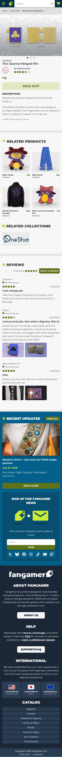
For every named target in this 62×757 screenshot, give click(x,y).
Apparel (31, 709)
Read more (31, 485)
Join (31, 547)
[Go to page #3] (34, 57)
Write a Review (49, 271)
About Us (31, 615)
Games (31, 713)
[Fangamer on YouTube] (45, 554)
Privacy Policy (25, 754)
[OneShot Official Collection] (16, 239)
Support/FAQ (31, 649)
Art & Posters (31, 736)
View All (52, 418)
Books (31, 727)
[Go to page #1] (27, 57)
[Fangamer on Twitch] (52, 554)
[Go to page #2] (31, 57)
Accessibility (38, 754)
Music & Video (31, 732)
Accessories (31, 741)
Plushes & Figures (31, 718)
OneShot (7, 60)
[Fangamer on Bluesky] (17, 554)
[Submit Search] (52, 3)
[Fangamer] (10, 3)
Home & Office (31, 723)
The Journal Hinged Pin (20, 63)
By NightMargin (22, 68)
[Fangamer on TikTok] (38, 554)
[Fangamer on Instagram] (31, 554)
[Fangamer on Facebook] (24, 554)
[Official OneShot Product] (5, 70)
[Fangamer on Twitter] (10, 554)
